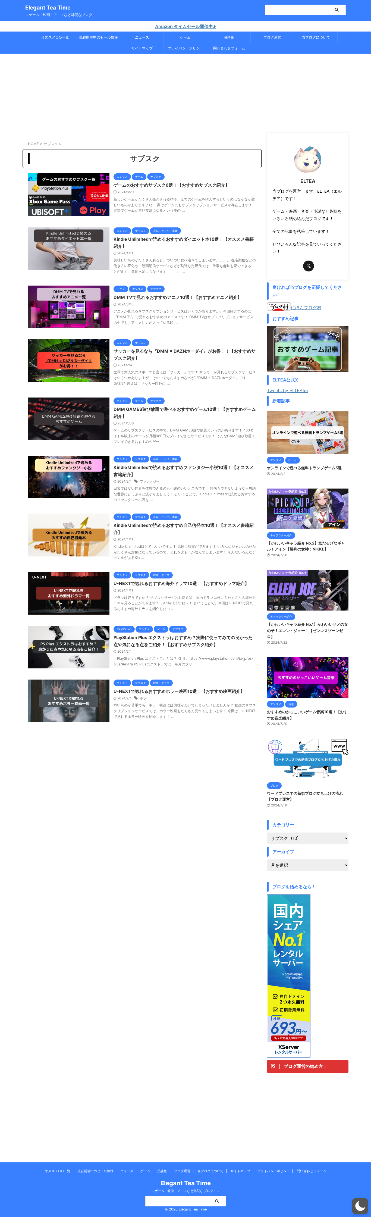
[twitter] (308, 266)
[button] (360, 1206)
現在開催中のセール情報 (98, 37)
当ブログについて (316, 37)
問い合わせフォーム (229, 48)
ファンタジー (149, 481)
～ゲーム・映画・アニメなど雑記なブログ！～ (185, 1191)
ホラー (145, 698)
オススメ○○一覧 (55, 37)
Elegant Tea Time (48, 7)
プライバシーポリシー (185, 48)
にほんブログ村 (306, 307)
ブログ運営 (272, 37)
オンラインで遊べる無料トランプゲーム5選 (304, 467)
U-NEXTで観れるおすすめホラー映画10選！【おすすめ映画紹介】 (179, 691)
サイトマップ (142, 48)
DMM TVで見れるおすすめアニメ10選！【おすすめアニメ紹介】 (178, 297)
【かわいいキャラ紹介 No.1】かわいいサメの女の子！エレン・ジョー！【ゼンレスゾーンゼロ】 (307, 630)
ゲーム (185, 37)
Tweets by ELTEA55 (287, 390)
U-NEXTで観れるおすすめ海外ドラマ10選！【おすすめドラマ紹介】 (181, 583)
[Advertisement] (185, 92)
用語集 (229, 37)
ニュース (142, 37)
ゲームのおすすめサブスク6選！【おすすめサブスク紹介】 (171, 185)
